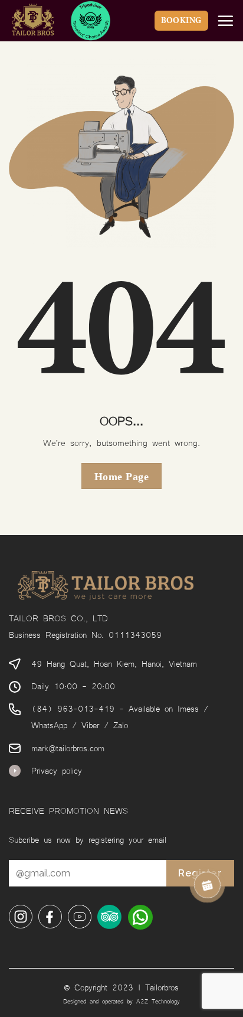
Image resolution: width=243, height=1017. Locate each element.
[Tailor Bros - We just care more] (74, 20)
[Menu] (225, 20)
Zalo (120, 724)
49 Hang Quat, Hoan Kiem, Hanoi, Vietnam (114, 663)
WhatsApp (49, 724)
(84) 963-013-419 (72, 708)
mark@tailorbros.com (67, 747)
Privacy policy (56, 770)
